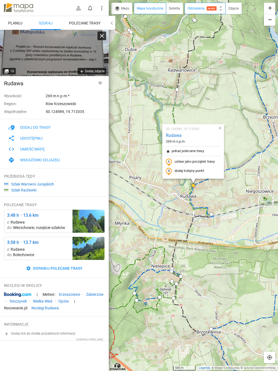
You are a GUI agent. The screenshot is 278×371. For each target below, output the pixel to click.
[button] (125, 16)
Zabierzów (95, 294)
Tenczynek (18, 301)
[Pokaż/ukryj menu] (101, 8)
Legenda (204, 368)
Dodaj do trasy (35, 127)
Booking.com (17, 294)
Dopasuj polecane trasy (57, 268)
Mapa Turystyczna (227, 368)
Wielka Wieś (42, 301)
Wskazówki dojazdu (40, 160)
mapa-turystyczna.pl (18, 8)
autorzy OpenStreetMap (260, 368)
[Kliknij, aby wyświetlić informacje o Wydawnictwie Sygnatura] (117, 366)
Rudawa (174, 135)
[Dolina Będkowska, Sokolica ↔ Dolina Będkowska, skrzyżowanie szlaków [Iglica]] (88, 221)
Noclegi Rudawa (45, 308)
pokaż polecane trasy (188, 151)
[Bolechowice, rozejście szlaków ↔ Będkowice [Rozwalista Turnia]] (88, 248)
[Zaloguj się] (78, 8)
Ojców (63, 301)
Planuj (15, 23)
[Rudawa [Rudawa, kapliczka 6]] (54, 53)
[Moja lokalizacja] (269, 357)
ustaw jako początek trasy (195, 161)
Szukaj (46, 23)
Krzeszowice (69, 294)
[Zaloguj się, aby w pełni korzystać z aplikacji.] (100, 83)
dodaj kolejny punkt (189, 171)
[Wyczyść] (101, 36)
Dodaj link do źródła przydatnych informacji (42, 333)
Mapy (124, 8)
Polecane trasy (84, 23)
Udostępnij (31, 138)
